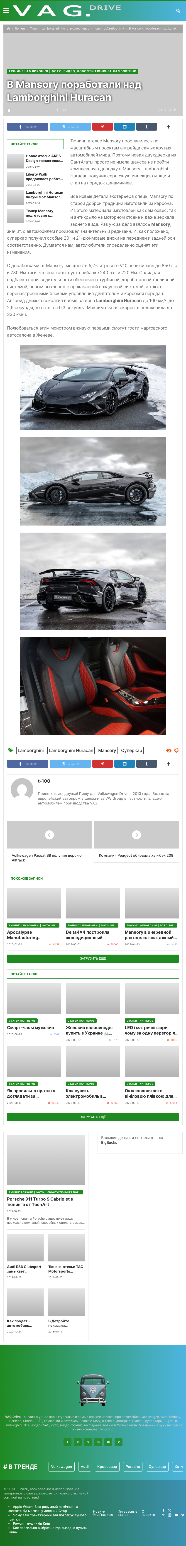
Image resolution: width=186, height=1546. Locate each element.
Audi (85, 1466)
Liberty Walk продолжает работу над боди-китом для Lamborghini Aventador (44, 176)
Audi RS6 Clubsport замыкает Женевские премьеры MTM (24, 1269)
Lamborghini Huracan (71, 750)
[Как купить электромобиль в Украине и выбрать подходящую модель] (93, 1061)
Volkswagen (61, 1466)
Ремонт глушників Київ (31, 1523)
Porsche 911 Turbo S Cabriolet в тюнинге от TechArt (40, 1201)
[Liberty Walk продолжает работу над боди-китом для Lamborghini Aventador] (15, 179)
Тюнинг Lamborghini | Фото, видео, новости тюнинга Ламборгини (77, 28)
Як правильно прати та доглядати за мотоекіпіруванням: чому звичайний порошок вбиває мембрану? (31, 1093)
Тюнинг (20, 28)
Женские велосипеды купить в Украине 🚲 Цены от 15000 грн (89, 1030)
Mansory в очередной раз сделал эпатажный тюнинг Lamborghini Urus (152, 935)
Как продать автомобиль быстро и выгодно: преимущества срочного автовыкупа (24, 1323)
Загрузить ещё (93, 958)
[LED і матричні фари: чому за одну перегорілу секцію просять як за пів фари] (152, 998)
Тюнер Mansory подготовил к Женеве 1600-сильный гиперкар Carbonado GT (42, 213)
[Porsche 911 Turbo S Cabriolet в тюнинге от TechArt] (46, 1160)
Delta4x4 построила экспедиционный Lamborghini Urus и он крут (89, 935)
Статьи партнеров (22, 1020)
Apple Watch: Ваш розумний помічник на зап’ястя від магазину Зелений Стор (43, 1509)
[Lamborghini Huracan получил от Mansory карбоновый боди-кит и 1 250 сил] (15, 197)
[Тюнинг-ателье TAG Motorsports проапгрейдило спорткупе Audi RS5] (66, 1247)
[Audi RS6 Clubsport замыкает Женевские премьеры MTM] (25, 1247)
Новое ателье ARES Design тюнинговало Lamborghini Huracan (44, 158)
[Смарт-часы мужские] (34, 998)
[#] (163, 1511)
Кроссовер (107, 1466)
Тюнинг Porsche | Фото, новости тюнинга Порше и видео (46, 1192)
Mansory (107, 750)
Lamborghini (31, 750)
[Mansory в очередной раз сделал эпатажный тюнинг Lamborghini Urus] (152, 903)
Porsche (133, 1466)
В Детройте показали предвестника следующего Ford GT (64, 1323)
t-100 (44, 781)
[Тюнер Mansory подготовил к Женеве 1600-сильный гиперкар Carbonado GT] (15, 216)
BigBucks (109, 1142)
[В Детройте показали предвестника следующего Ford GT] (66, 1302)
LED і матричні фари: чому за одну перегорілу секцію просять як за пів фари (151, 1030)
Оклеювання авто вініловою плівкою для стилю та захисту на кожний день (149, 1093)
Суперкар (131, 750)
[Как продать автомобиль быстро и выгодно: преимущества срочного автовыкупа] (25, 1302)
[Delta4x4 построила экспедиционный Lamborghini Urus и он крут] (93, 903)
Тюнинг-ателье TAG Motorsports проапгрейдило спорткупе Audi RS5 (66, 1269)
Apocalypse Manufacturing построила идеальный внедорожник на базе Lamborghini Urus (31, 935)
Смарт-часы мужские (30, 1027)
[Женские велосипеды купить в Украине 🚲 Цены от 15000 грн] (93, 998)
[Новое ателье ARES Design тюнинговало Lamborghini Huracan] (15, 161)
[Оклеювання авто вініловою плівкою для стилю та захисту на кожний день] (152, 1061)
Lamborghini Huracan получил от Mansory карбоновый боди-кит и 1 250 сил (44, 195)
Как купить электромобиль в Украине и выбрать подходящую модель (89, 1093)
